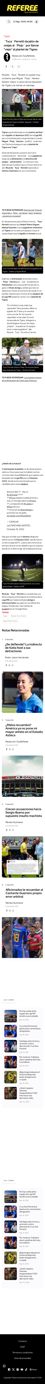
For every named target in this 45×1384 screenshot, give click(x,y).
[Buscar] (9, 21)
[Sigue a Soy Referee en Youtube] (22, 1369)
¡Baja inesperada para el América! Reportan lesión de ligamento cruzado (29, 1076)
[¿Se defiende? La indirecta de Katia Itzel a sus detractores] (22, 692)
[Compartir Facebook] (6, 66)
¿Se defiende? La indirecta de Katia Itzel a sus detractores (23, 647)
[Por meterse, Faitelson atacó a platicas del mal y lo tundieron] (10, 1062)
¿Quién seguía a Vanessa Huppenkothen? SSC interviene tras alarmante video (28, 1093)
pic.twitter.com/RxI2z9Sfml (19, 515)
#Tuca (12, 497)
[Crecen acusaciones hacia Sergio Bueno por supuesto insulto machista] (22, 857)
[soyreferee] (22, 9)
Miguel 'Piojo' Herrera (10, 621)
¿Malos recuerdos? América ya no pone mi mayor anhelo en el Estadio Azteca (24, 730)
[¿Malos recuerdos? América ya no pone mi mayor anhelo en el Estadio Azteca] (22, 776)
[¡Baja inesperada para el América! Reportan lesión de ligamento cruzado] (10, 1077)
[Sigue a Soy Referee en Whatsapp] (22, 1366)
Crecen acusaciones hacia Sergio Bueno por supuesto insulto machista (24, 812)
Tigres (5, 616)
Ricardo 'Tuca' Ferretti (18, 616)
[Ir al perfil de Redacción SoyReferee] (7, 57)
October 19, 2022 (15, 529)
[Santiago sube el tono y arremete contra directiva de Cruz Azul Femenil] (10, 1046)
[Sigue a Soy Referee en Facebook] (9, 1369)
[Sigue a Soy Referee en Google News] (33, 1369)
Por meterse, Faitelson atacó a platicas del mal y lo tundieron (29, 1059)
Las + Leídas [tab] (9, 1000)
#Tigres (32, 501)
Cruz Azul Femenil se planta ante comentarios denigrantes (29, 1028)
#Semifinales (26, 509)
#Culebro (28, 503)
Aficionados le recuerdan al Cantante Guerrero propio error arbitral (24, 893)
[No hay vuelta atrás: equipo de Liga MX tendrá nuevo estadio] (10, 1016)
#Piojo (9, 507)
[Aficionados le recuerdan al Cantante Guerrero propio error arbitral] (22, 937)
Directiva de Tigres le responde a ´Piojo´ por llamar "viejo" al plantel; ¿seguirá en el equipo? (22, 213)
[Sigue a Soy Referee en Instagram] (17, 1369)
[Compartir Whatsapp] (18, 66)
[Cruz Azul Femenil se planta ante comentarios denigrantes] (10, 1031)
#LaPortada (12, 495)
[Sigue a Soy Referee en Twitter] (13, 1369)
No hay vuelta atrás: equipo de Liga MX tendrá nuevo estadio (28, 1013)
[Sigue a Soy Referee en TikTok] (26, 1369)
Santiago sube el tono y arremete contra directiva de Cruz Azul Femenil (29, 1045)
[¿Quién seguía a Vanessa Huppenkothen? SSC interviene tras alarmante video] (10, 1093)
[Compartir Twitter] (12, 66)
